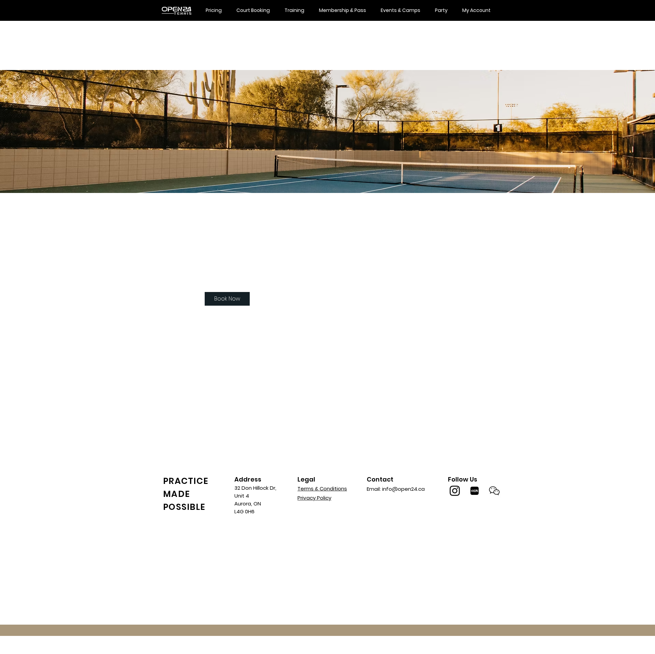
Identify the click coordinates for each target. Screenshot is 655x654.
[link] (227, 299)
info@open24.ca (403, 488)
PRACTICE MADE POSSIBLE (185, 494)
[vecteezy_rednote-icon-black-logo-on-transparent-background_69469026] (474, 491)
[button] (494, 491)
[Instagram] (455, 491)
